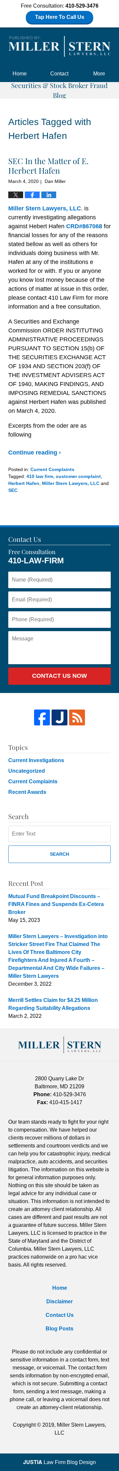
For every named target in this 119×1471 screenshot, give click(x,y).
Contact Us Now (59, 675)
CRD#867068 (84, 226)
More (99, 73)
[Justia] (59, 717)
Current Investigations (36, 760)
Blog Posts (59, 1328)
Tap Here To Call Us (59, 17)
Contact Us (60, 1315)
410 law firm (39, 476)
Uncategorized (26, 771)
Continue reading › (34, 452)
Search (59, 854)
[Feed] (77, 717)
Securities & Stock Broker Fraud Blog (59, 46)
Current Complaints (52, 469)
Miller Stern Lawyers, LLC (44, 208)
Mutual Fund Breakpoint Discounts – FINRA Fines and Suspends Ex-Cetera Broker (56, 904)
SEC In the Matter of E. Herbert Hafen (48, 165)
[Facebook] (42, 717)
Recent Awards (27, 792)
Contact (59, 73)
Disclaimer (59, 1301)
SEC (13, 490)
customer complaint (78, 476)
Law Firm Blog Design (59, 1462)
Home (20, 73)
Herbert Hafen (23, 483)
